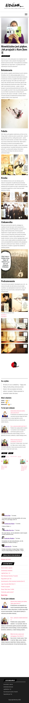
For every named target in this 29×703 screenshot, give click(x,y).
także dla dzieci (13, 456)
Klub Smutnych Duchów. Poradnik (9, 576)
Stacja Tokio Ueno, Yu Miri (7, 589)
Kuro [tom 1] (3, 314)
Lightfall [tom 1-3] (5, 573)
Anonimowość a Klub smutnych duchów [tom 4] (13, 581)
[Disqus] (14, 492)
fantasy (7, 456)
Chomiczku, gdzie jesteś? (7, 592)
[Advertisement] (14, 662)
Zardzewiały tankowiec (6, 570)
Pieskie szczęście (5, 586)
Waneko (19, 456)
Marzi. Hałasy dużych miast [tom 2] (4, 467)
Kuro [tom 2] (3, 316)
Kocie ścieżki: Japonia (6, 568)
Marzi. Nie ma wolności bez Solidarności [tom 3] (24, 468)
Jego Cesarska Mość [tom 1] (8, 584)
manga (11, 453)
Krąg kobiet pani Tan (6, 578)
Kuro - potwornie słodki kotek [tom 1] (19, 426)
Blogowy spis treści (6, 559)
